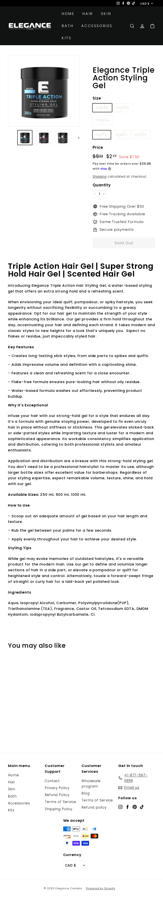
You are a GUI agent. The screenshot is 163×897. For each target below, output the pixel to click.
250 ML (102, 107)
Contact (52, 781)
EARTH (102, 134)
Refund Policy (57, 794)
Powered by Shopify (100, 888)
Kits (66, 37)
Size (97, 98)
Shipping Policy (58, 809)
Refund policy (94, 807)
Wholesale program (91, 784)
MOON (141, 134)
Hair (87, 13)
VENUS (121, 134)
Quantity (102, 185)
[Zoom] (43, 90)
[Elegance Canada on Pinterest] (135, 806)
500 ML (123, 107)
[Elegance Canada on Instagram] (120, 806)
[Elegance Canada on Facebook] (127, 806)
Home (68, 13)
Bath (67, 25)
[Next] (76, 138)
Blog (86, 793)
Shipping (100, 176)
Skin (106, 13)
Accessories (97, 25)
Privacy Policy (57, 787)
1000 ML (103, 120)
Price (98, 147)
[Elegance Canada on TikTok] (142, 806)
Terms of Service (60, 801)
